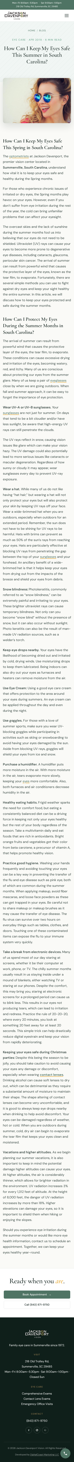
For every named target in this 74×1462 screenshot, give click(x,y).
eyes (26, 781)
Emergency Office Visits (37, 1404)
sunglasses (11, 413)
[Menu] (66, 15)
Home (31, 30)
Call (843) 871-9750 (36, 1304)
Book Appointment (37, 1294)
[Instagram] (37, 1430)
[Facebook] (29, 1430)
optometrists (19, 156)
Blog (42, 30)
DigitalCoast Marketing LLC (44, 1454)
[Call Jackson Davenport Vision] (65, 1453)
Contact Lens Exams (37, 1399)
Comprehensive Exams (37, 1393)
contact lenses (51, 1075)
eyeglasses (58, 380)
